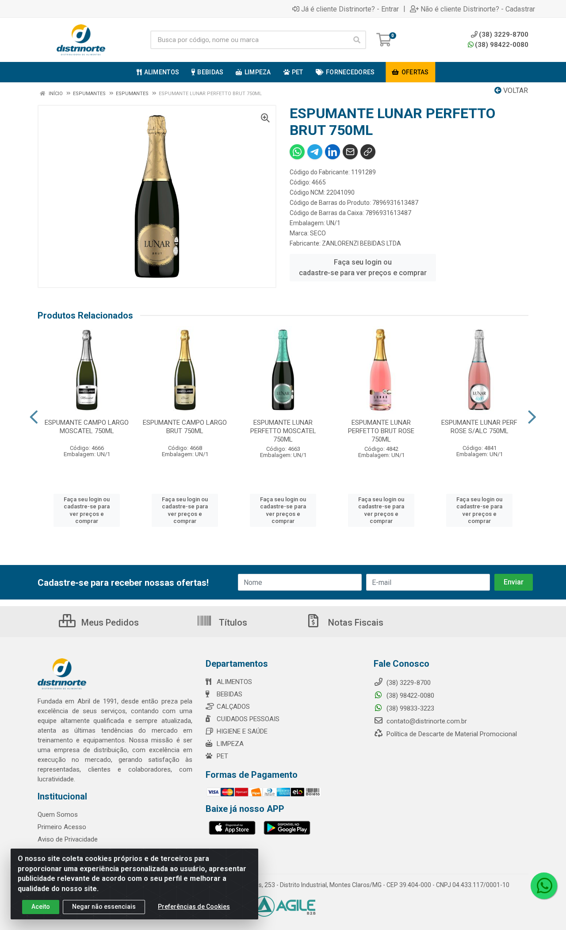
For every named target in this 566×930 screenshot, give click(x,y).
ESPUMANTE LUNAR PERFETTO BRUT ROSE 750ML (381, 431)
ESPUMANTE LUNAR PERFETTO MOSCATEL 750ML (283, 431)
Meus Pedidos (109, 622)
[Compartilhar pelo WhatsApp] (297, 151)
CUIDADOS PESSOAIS (248, 719)
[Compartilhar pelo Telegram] (314, 151)
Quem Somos (58, 815)
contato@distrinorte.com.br (426, 721)
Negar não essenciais (104, 906)
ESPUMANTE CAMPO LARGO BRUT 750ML (185, 427)
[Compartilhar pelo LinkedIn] (332, 151)
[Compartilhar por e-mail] (350, 151)
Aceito (40, 906)
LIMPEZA (230, 744)
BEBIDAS (229, 694)
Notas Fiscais (354, 622)
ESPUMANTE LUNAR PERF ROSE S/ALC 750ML (479, 427)
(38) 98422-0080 (501, 45)
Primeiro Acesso (62, 827)
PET (222, 756)
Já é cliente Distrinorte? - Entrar (350, 8)
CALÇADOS (233, 707)
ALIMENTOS (234, 682)
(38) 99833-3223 (409, 708)
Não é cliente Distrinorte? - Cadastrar (478, 8)
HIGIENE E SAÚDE (242, 731)
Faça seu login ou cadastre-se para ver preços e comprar (363, 267)
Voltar (514, 90)
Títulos (232, 622)
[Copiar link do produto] (367, 151)
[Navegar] (34, 417)
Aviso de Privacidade (68, 839)
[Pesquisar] (357, 40)
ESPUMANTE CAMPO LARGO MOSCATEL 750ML (87, 427)
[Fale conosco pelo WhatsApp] (544, 885)
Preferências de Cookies (194, 906)
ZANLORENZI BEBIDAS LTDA (361, 243)
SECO (318, 233)
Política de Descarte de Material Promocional (451, 734)
